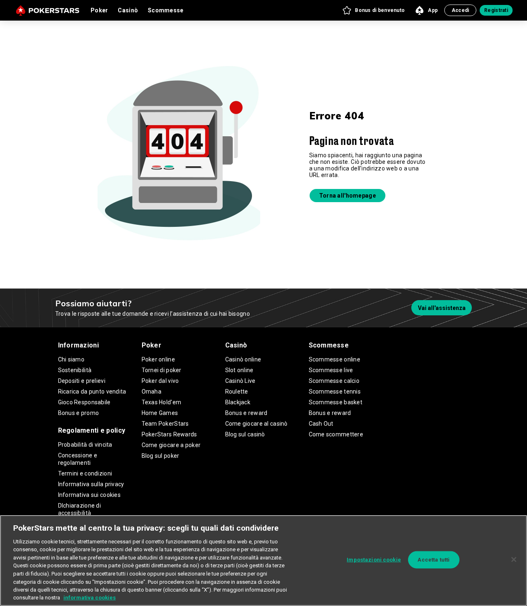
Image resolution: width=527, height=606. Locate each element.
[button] (373, 10)
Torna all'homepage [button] (347, 195)
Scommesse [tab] (166, 10)
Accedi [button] (460, 10)
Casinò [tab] (128, 10)
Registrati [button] (496, 10)
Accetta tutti (433, 560)
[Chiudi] (514, 559)
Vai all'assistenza (442, 308)
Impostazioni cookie (374, 560)
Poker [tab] (99, 10)
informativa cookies (89, 597)
